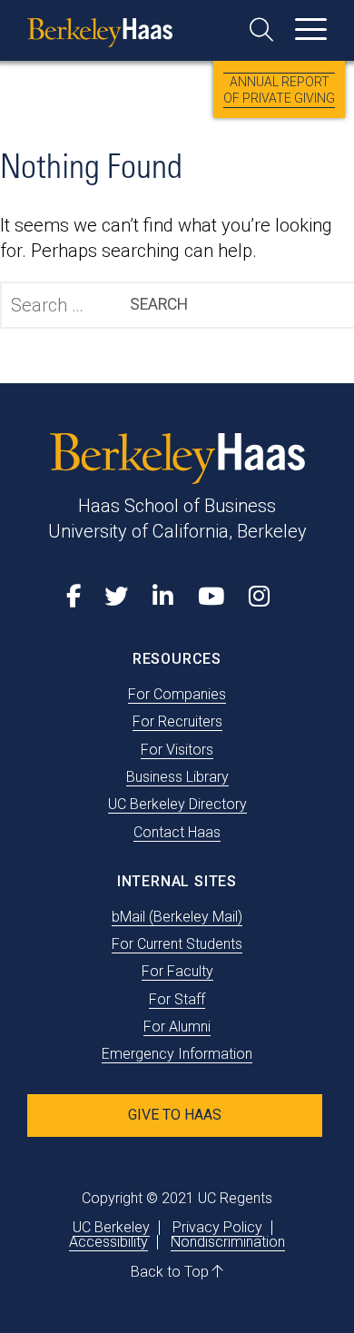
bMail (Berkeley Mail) (177, 916)
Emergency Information (177, 1053)
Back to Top (171, 1271)
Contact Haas (177, 832)
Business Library (177, 776)
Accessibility (108, 1241)
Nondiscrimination (228, 1241)
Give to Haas (174, 1114)
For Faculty (177, 971)
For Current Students (177, 944)
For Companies (177, 694)
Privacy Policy (217, 1227)
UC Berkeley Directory (177, 804)
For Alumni (177, 1026)
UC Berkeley (111, 1227)
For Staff (177, 999)
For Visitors (177, 749)
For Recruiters (177, 721)
